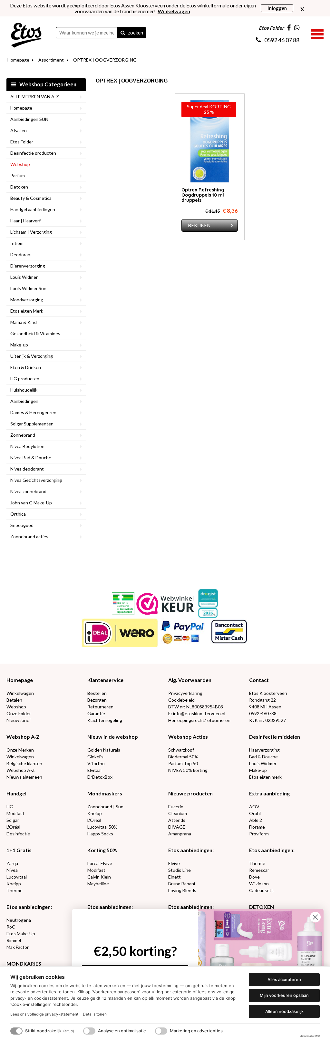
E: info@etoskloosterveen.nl (196, 713)
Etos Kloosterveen (268, 693)
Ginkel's (95, 756)
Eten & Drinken (25, 367)
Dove (254, 877)
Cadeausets (261, 890)
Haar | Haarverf (25, 220)
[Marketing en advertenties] (161, 1031)
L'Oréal (13, 827)
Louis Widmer (24, 277)
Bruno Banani (181, 883)
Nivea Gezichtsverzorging (36, 480)
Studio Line (179, 870)
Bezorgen (97, 700)
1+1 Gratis (19, 850)
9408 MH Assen (265, 706)
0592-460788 (263, 713)
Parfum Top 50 (183, 763)
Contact (259, 680)
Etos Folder (21, 141)
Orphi (255, 813)
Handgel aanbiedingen (32, 209)
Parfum (17, 175)
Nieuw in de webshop (112, 737)
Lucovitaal (16, 877)
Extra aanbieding (269, 793)
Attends (176, 820)
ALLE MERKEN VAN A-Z (34, 96)
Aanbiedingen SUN (29, 119)
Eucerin (175, 806)
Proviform (259, 833)
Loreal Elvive (99, 863)
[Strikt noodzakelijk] (16, 1031)
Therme (14, 890)
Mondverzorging (26, 299)
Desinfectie (18, 833)
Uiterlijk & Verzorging (31, 356)
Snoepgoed (22, 525)
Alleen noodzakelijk (284, 1011)
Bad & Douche (263, 756)
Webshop (20, 164)
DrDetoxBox (99, 777)
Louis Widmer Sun (28, 288)
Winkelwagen (20, 693)
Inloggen (277, 8)
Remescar (259, 870)
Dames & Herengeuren (33, 412)
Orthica (18, 514)
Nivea (12, 870)
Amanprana (179, 833)
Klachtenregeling (104, 720)
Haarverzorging (264, 750)
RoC (10, 926)
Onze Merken (20, 750)
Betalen (14, 700)
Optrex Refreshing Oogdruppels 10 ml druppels (202, 195)
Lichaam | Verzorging (31, 232)
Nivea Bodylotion (27, 446)
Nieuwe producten (190, 793)
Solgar (12, 820)
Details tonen (95, 1014)
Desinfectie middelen (274, 737)
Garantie (96, 713)
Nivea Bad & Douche (30, 457)
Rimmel (13, 940)
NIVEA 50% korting (188, 770)
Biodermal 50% (183, 756)
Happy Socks (100, 833)
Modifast (15, 813)
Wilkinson (259, 883)
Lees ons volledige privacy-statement (44, 1014)
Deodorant (21, 254)
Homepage (18, 60)
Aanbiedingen (24, 401)
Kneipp (94, 813)
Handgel (16, 793)
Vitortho (96, 763)
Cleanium (177, 813)
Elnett (174, 877)
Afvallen (18, 130)
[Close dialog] (315, 917)
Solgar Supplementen (31, 423)
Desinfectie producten (33, 153)
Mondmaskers (104, 793)
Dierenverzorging (27, 265)
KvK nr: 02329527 (267, 720)
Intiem (17, 243)
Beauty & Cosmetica (31, 198)
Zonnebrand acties (29, 536)
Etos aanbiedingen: (191, 850)
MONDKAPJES (23, 963)
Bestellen (97, 693)
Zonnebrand (22, 435)
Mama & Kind (23, 322)
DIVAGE (176, 827)
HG (9, 806)
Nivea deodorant (27, 469)
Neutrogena (18, 920)
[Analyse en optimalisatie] (89, 1031)
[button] (317, 33)
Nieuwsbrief (18, 720)
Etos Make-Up (20, 933)
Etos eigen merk (265, 777)
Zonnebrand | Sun (105, 806)
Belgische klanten (24, 763)
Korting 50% (102, 850)
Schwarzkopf (181, 750)
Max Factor (17, 947)
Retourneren (100, 706)
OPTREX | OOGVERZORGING (105, 60)
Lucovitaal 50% (102, 827)
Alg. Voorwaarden (189, 680)
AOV (254, 806)
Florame (257, 827)
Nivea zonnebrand (28, 491)
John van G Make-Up (31, 502)
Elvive (174, 863)
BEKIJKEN (199, 225)
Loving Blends (182, 890)
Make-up (19, 344)
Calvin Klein (99, 877)
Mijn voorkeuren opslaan (284, 995)
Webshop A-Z (23, 737)
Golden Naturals (103, 750)
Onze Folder (18, 713)
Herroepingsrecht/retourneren (199, 720)
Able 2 (255, 820)
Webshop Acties (188, 737)
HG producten (24, 378)
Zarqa (12, 863)
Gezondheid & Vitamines (35, 333)
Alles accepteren (284, 979)
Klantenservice (105, 680)
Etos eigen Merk (26, 311)
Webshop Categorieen (47, 84)
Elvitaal (94, 770)
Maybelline (98, 883)
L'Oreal (94, 820)
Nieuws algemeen (24, 777)
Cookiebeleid (181, 700)
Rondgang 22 (262, 700)
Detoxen (19, 187)
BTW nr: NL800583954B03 (195, 706)
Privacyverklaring (185, 693)
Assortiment (51, 60)
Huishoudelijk (23, 390)
